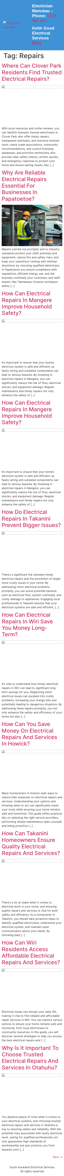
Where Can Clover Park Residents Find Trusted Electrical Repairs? (32, 72)
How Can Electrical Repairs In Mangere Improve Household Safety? (27, 303)
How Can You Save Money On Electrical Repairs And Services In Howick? (29, 734)
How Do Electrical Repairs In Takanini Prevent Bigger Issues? (31, 518)
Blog (36, 43)
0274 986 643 (44, 18)
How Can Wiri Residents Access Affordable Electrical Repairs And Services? (31, 952)
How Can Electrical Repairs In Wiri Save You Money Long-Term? (27, 624)
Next (57, 1157)
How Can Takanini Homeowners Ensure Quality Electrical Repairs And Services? (31, 843)
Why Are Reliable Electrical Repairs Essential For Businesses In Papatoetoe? (24, 185)
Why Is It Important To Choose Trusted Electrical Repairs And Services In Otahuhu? (30, 1058)
